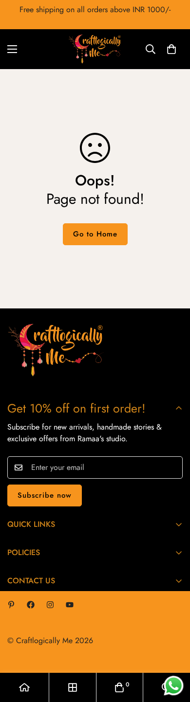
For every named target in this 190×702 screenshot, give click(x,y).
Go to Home (95, 234)
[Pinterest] (11, 605)
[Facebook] (31, 605)
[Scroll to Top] (172, 650)
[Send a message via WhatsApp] (173, 685)
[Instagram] (50, 605)
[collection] (72, 687)
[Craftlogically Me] (95, 49)
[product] (24, 687)
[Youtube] (70, 605)
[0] (171, 49)
